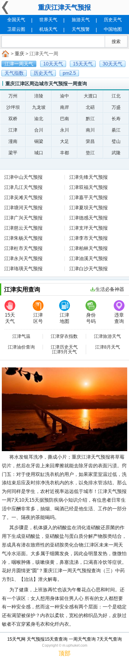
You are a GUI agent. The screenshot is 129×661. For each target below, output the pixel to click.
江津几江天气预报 (23, 187)
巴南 (64, 118)
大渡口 (90, 95)
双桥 (12, 118)
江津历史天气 (64, 347)
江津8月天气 (107, 347)
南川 (90, 129)
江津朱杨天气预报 (23, 238)
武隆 (116, 152)
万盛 (116, 107)
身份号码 (91, 318)
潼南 (12, 141)
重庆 (19, 53)
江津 (12, 129)
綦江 (116, 129)
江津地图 (64, 318)
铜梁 (38, 141)
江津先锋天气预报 (88, 177)
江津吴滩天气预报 (23, 197)
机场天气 (48, 29)
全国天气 (16, 19)
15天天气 (10, 318)
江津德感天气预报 (88, 217)
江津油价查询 (21, 347)
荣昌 (90, 141)
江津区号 (38, 318)
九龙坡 (39, 107)
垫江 (90, 152)
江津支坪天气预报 (88, 227)
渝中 (64, 95)
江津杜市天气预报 (23, 248)
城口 (38, 152)
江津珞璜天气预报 (23, 268)
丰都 (64, 152)
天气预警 (81, 29)
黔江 (90, 118)
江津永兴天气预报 (23, 258)
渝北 (38, 118)
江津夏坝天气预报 (88, 207)
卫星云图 (16, 29)
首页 (5, 54)
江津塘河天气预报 (23, 207)
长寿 (116, 118)
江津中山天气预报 (23, 177)
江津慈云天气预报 (23, 227)
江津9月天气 (64, 351)
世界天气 (48, 19)
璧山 (116, 141)
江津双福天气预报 (88, 187)
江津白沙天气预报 (88, 268)
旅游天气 (81, 19)
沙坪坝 (13, 107)
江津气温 (21, 336)
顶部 (64, 653)
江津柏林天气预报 (88, 248)
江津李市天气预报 (88, 238)
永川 (64, 129)
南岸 (64, 107)
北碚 (90, 107)
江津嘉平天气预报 (88, 197)
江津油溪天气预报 (88, 258)
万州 (12, 95)
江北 (116, 95)
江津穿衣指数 (64, 336)
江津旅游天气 (107, 336)
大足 (64, 141)
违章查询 (119, 318)
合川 (38, 129)
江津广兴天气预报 (23, 217)
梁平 (12, 152)
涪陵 (38, 95)
